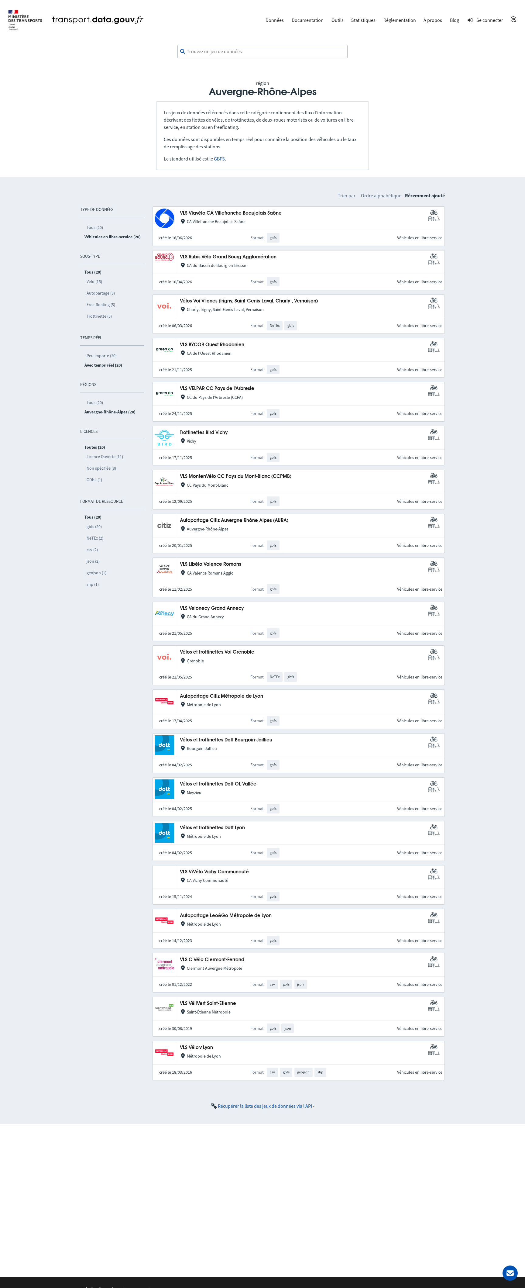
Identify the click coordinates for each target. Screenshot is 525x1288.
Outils (337, 20)
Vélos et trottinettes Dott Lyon (212, 828)
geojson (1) (96, 572)
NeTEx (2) (95, 538)
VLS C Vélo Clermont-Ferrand (212, 960)
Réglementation (399, 20)
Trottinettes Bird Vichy (204, 432)
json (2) (93, 561)
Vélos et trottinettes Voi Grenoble (217, 652)
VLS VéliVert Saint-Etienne (208, 1003)
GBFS (219, 159)
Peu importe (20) (102, 355)
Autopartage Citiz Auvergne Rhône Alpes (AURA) (234, 520)
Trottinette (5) (99, 316)
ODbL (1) (94, 479)
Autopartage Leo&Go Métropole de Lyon (226, 915)
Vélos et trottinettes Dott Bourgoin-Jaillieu (226, 740)
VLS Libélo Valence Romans (210, 564)
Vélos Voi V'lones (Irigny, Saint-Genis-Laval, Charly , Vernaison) (249, 301)
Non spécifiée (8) (101, 468)
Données (275, 20)
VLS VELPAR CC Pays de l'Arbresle (217, 388)
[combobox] (262, 51)
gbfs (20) (94, 526)
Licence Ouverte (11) (105, 456)
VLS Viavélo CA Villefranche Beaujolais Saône (231, 213)
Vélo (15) (94, 281)
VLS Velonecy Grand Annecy (212, 608)
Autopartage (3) (101, 293)
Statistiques (363, 20)
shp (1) (93, 584)
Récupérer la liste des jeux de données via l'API (265, 1106)
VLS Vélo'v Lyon (196, 1047)
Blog (454, 20)
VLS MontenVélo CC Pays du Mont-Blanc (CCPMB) (235, 476)
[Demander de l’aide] (510, 1273)
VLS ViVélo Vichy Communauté (214, 872)
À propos (433, 20)
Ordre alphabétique (381, 195)
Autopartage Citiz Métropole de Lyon (221, 696)
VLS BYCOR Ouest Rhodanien (212, 345)
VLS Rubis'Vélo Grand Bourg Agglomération (228, 257)
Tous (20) (95, 227)
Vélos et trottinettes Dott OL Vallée (218, 784)
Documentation (308, 20)
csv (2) (92, 549)
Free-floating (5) (101, 304)
